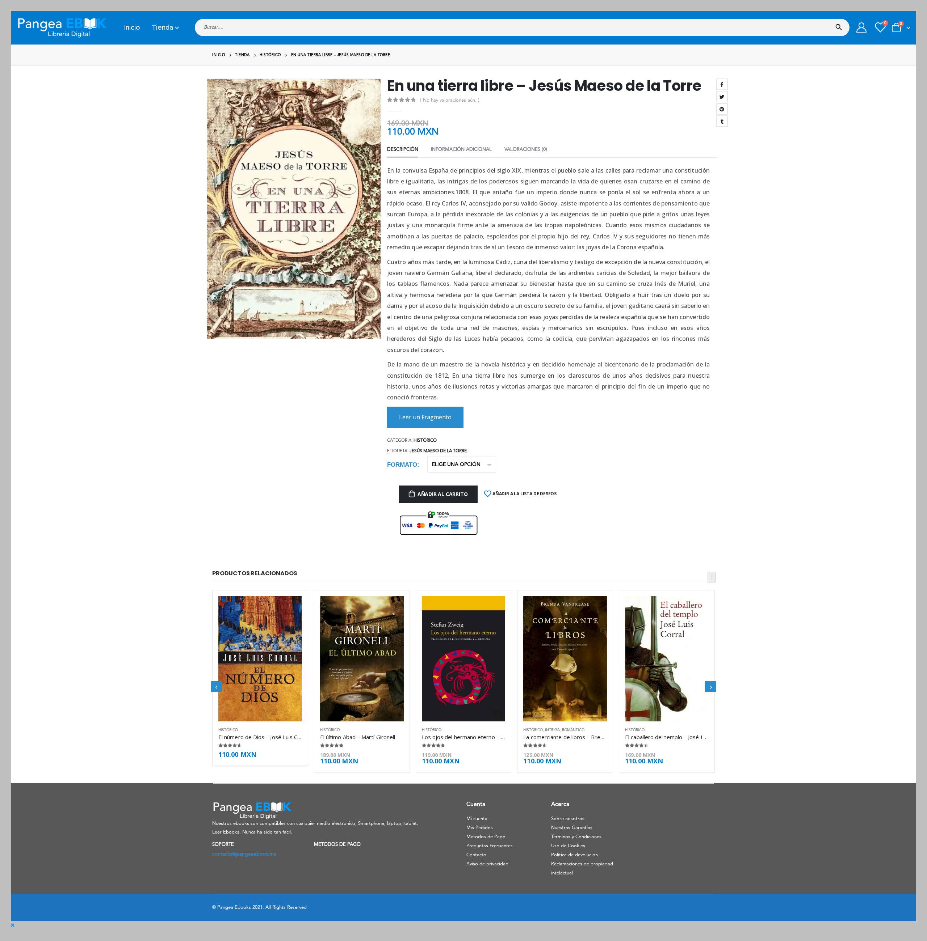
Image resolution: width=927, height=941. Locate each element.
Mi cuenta (476, 819)
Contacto (476, 855)
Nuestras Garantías (571, 828)
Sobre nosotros (567, 819)
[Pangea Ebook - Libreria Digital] (62, 27)
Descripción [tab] (402, 149)
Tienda (162, 27)
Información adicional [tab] (461, 149)
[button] (712, 577)
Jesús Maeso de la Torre (438, 451)
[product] (260, 658)
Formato (402, 464)
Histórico (425, 440)
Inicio (132, 27)
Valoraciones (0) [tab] (525, 149)
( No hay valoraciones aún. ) (449, 100)
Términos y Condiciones (576, 837)
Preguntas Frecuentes (489, 846)
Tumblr (722, 121)
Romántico (573, 730)
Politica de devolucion (574, 855)
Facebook (722, 84)
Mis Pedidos (479, 828)
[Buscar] (840, 25)
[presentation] (210, 214)
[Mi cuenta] (861, 27)
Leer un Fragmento (425, 417)
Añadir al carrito (442, 494)
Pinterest (722, 109)
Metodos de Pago (486, 837)
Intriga (552, 730)
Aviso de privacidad (487, 864)
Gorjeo (722, 96)
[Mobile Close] (12, 925)
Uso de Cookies (568, 846)
